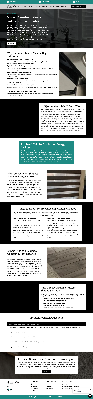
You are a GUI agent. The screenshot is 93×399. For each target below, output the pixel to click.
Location (62, 6)
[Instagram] (11, 390)
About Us (24, 6)
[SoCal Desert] (8, 2)
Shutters (50, 6)
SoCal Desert (13, 1)
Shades (36, 6)
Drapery (43, 6)
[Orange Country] (40, 2)
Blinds (30, 6)
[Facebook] (8, 390)
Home (19, 6)
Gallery (57, 6)
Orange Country (46, 1)
